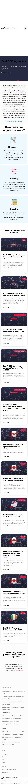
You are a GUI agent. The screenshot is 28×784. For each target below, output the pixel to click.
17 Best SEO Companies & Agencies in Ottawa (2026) (13, 479)
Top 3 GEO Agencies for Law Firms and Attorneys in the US (14, 257)
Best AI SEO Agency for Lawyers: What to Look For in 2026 (13, 368)
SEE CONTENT (6, 271)
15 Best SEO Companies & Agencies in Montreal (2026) (14, 592)
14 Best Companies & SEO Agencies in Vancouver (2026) (13, 446)
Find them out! (6, 73)
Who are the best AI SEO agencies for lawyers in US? (13, 330)
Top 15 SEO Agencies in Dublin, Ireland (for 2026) (12, 629)
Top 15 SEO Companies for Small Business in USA (13, 516)
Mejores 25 (5, 772)
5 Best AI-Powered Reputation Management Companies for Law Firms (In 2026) (14, 407)
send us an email (17, 670)
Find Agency (5, 754)
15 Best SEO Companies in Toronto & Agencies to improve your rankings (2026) (13, 554)
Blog (3, 756)
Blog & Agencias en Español (9, 769)
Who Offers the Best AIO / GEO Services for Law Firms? (14, 294)
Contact (4, 762)
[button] (25, 28)
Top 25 (4, 759)
